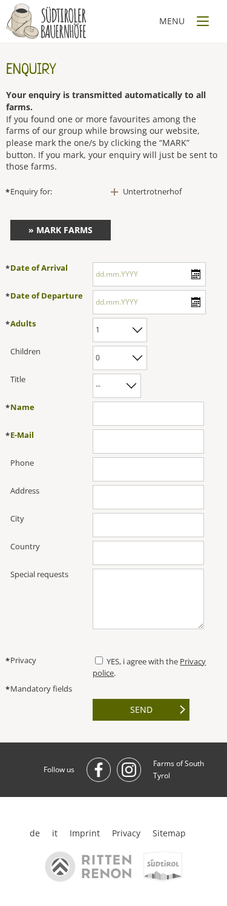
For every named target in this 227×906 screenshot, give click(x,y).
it (55, 833)
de (35, 833)
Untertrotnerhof (152, 191)
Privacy (126, 833)
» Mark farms (60, 230)
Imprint (85, 833)
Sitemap (169, 833)
